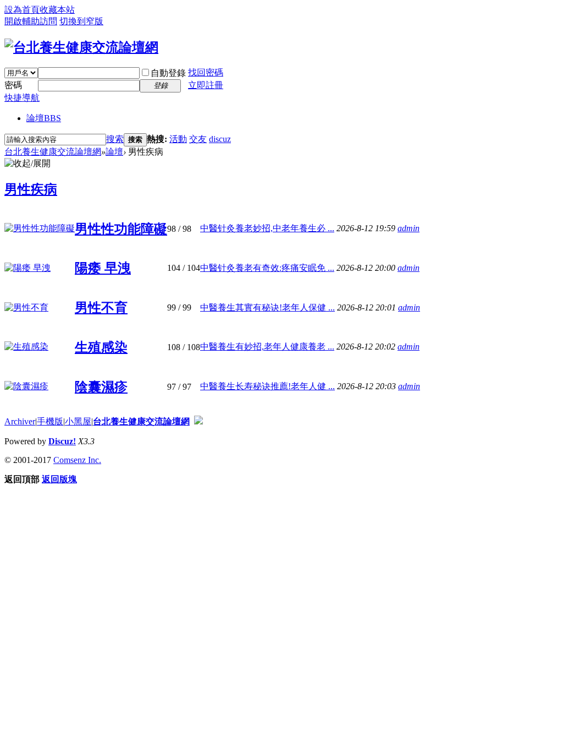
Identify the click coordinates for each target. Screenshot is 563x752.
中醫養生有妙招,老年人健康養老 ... (267, 346)
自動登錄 (168, 73)
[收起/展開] (27, 164)
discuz (220, 139)
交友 (198, 139)
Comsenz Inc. (77, 460)
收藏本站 (57, 9)
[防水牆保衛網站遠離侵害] (198, 421)
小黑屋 (78, 421)
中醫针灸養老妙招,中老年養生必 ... (267, 228)
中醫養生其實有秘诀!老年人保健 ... (267, 307)
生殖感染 (101, 347)
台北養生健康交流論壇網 (52, 151)
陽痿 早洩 (103, 268)
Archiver (19, 421)
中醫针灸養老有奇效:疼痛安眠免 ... (267, 268)
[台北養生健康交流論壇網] (81, 47)
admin (409, 228)
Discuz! (62, 441)
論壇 (43, 118)
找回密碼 (205, 72)
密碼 (13, 85)
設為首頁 (22, 9)
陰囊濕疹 (101, 387)
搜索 (115, 139)
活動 (178, 139)
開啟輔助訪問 (30, 21)
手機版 (50, 421)
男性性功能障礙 (121, 229)
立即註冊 (205, 85)
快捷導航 (22, 97)
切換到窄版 (81, 21)
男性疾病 (30, 189)
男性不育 (101, 308)
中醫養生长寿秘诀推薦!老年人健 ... (267, 386)
